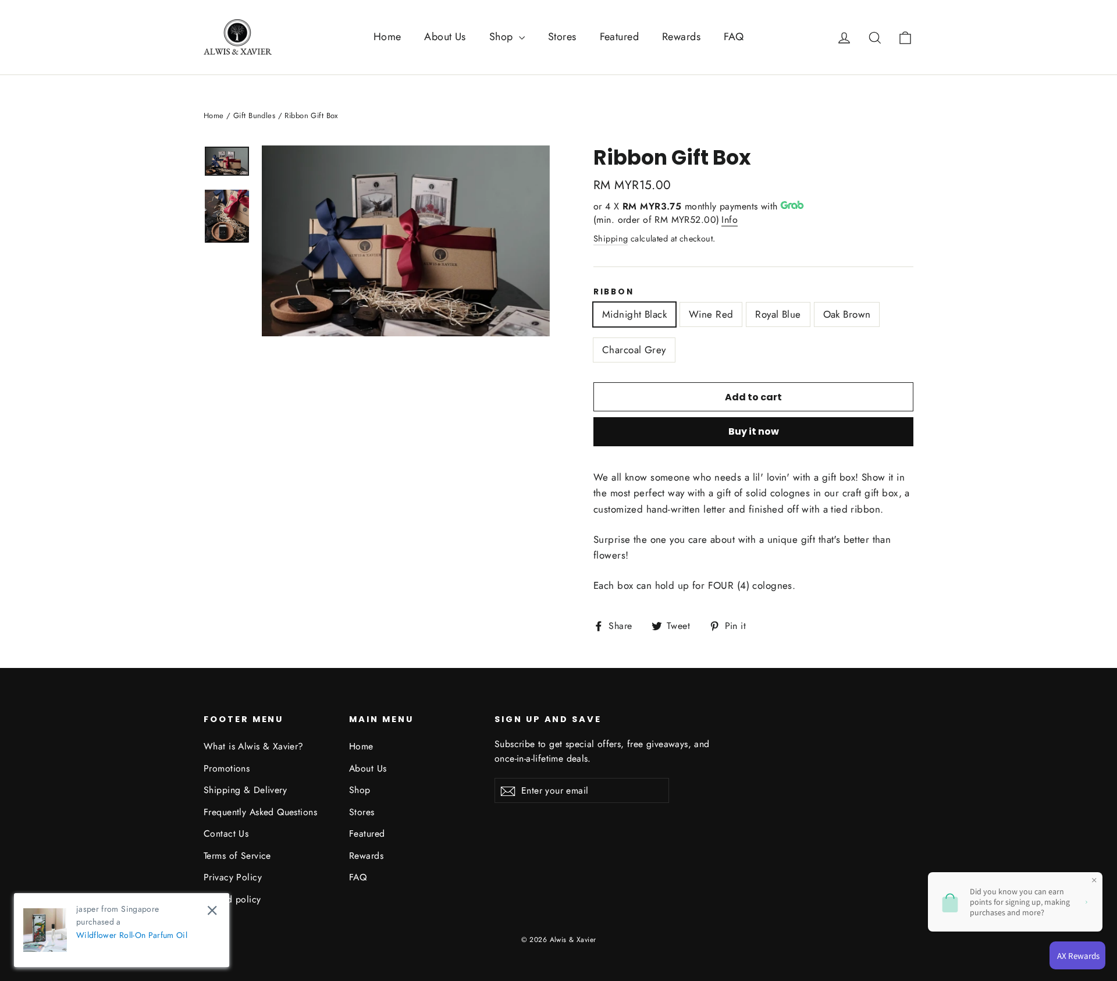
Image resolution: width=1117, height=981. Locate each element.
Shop (502, 36)
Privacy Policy (233, 877)
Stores (562, 36)
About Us (444, 36)
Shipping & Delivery (245, 790)
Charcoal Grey (634, 350)
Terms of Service (237, 855)
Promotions (227, 768)
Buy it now (753, 431)
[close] (212, 910)
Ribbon (613, 292)
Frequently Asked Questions (260, 812)
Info (729, 219)
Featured (619, 36)
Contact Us (226, 833)
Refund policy (232, 899)
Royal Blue (778, 314)
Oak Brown (847, 314)
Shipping (610, 238)
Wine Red (711, 314)
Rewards (681, 36)
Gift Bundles (254, 115)
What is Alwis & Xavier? (254, 746)
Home (387, 36)
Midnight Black (634, 314)
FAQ (734, 36)
